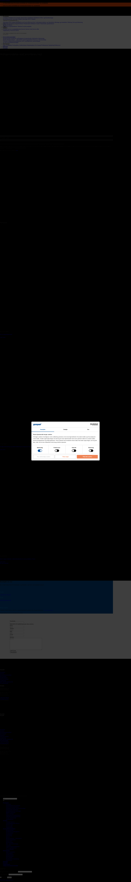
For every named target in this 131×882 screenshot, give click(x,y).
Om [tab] (88, 429)
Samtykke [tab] (42, 429)
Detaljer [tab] (65, 429)
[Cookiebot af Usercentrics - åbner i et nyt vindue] (91, 424)
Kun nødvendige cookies (43, 456)
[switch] (57, 450)
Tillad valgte (65, 456)
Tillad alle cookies (87, 456)
